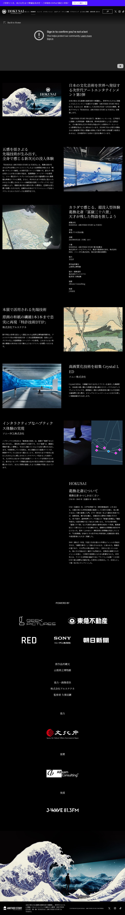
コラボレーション (48, 12)
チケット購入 (78, 3)
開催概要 (33, 12)
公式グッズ (57, 12)
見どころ (27, 12)
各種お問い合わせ (95, 12)
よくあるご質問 (84, 12)
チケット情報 (65, 12)
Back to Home (14, 22)
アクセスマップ (74, 12)
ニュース (39, 12)
